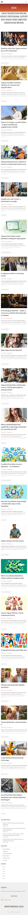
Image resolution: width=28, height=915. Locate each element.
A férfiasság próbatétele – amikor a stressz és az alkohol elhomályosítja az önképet (13, 313)
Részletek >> (10, 53)
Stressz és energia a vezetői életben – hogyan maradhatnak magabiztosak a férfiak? (13, 124)
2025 (4, 869)
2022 (4, 876)
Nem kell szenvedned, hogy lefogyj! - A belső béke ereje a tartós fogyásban (13, 503)
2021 (4, 878)
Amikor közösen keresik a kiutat (12, 541)
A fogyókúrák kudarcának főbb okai (14, 650)
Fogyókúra (4, 101)
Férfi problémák (5, 63)
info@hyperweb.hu (7, 899)
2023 (4, 873)
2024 (4, 871)
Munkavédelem (5, 178)
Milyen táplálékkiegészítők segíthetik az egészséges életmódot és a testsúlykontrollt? (13, 427)
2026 (4, 867)
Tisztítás (3, 813)
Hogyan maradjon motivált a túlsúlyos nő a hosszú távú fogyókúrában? (11, 85)
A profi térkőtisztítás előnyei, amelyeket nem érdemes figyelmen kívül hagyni (13, 797)
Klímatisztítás (5, 774)
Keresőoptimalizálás (6, 252)
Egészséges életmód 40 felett (11, 350)
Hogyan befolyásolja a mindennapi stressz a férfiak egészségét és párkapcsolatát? (13, 387)
